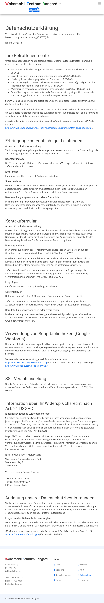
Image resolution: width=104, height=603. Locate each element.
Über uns (60, 570)
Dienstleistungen (63, 575)
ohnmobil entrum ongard (34, 4)
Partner (59, 580)
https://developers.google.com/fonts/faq (26, 362)
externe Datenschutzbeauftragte (22, 534)
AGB (82, 570)
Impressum (85, 580)
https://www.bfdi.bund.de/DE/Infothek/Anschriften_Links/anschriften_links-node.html (48, 127)
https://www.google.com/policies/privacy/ (26, 365)
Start (58, 565)
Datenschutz (85, 575)
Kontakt (83, 565)
